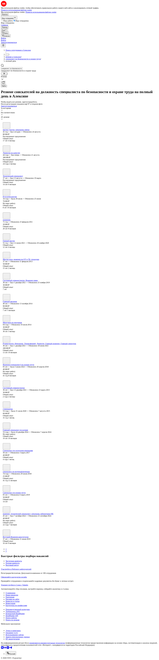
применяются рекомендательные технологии (47, 643)
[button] (3, 38)
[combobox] (11, 68)
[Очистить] (4, 74)
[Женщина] (6, 192)
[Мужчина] (6, 125)
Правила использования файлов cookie (40, 12)
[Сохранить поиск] (3, 83)
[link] (5, 32)
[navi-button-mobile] (3, 45)
